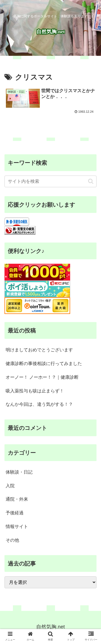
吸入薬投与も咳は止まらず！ (35, 390)
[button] (91, 181)
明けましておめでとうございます (39, 349)
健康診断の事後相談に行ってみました (44, 363)
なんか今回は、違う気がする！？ (39, 404)
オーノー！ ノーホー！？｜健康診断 (42, 377)
